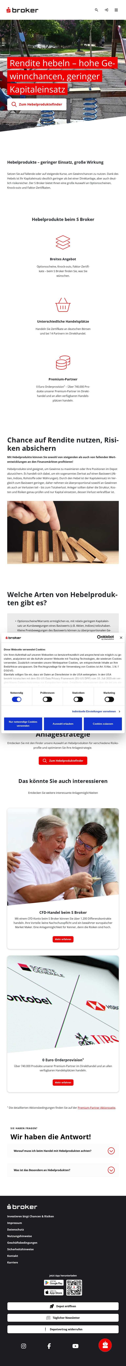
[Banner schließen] (121, 637)
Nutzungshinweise (19, 1236)
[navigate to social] (23, 1346)
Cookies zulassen (103, 724)
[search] (96, 10)
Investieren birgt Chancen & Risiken (30, 1216)
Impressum (14, 1223)
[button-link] (106, 10)
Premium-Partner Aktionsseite (96, 1108)
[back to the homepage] (22, 1208)
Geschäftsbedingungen (22, 1243)
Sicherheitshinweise (20, 1249)
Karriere (12, 1262)
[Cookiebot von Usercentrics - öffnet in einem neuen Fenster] (99, 637)
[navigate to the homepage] (22, 10)
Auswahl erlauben (63, 724)
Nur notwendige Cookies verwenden (23, 724)
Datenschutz (15, 1229)
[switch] (47, 699)
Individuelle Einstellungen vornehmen (94, 711)
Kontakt (12, 1256)
